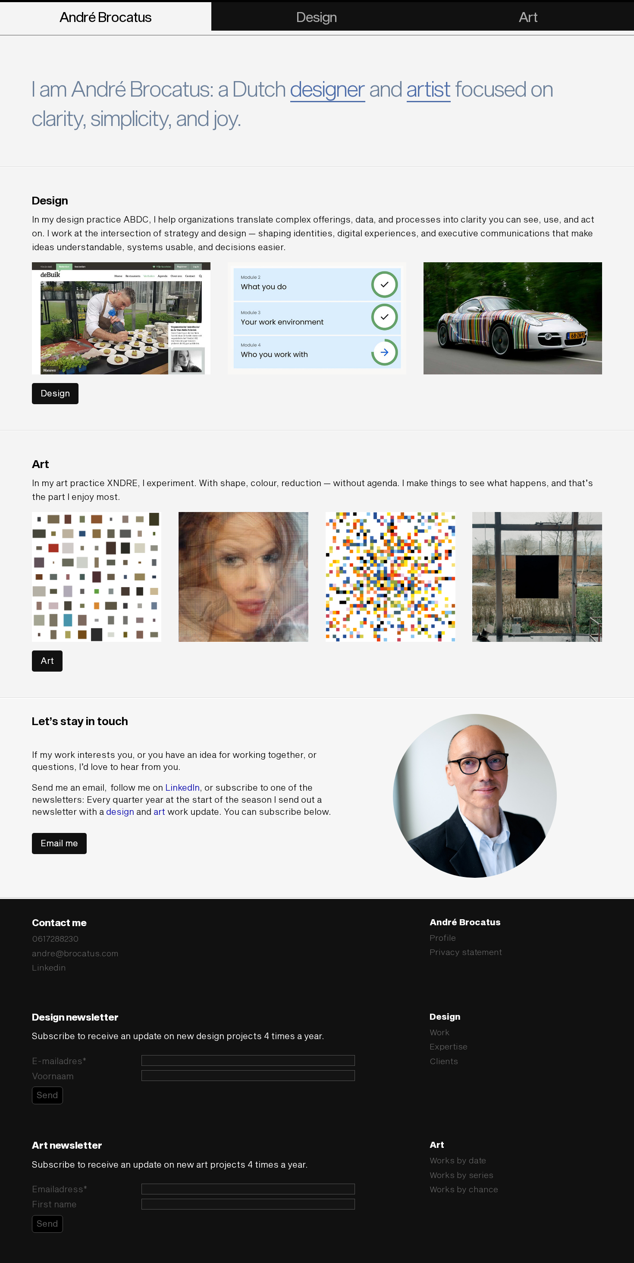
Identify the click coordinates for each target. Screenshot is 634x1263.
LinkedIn (182, 787)
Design (317, 17)
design (120, 811)
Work (440, 1032)
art (159, 811)
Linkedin (49, 967)
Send (47, 1095)
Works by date (458, 1160)
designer (327, 88)
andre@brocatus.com (75, 953)
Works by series (461, 1175)
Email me (59, 843)
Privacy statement (466, 952)
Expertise (449, 1046)
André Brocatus (106, 17)
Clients (444, 1061)
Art (528, 17)
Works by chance (464, 1189)
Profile (443, 938)
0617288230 (55, 938)
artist (429, 88)
